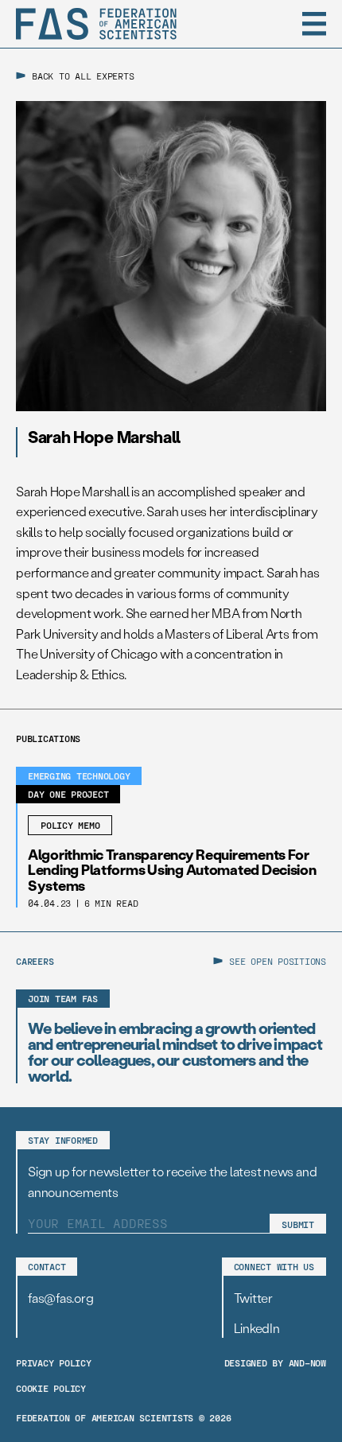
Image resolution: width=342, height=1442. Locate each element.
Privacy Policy (53, 1362)
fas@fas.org (60, 1297)
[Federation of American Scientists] (96, 24)
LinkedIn (257, 1328)
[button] (314, 24)
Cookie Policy (51, 1387)
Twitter (253, 1297)
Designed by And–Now (275, 1362)
